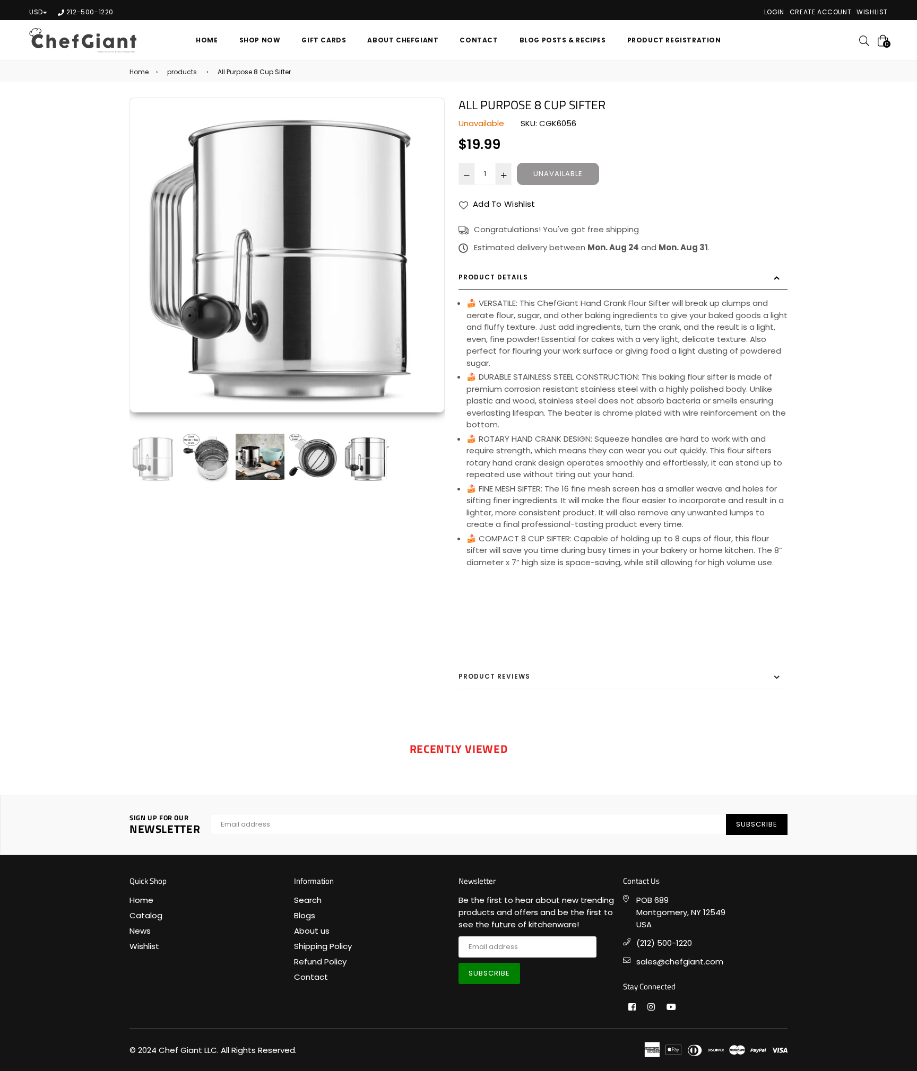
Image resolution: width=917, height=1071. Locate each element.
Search (308, 900)
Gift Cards (323, 40)
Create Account (820, 11)
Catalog (145, 915)
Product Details (493, 277)
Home (207, 40)
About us (312, 930)
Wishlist (872, 11)
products (182, 71)
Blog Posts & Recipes (563, 40)
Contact (479, 40)
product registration (674, 40)
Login (774, 11)
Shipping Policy (323, 946)
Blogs (304, 915)
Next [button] (431, 264)
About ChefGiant (402, 40)
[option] (287, 255)
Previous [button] (143, 264)
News (140, 930)
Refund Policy (320, 961)
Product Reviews (494, 676)
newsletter (164, 825)
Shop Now (260, 40)
